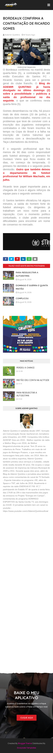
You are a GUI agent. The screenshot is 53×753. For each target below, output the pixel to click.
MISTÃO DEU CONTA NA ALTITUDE (32, 380)
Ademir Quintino (12, 34)
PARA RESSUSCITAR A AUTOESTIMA (26, 394)
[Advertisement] (25, 536)
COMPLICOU (22, 298)
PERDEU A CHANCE (25, 367)
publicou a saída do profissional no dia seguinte (26, 97)
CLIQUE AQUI (26, 717)
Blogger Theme (25, 743)
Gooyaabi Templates (26, 748)
